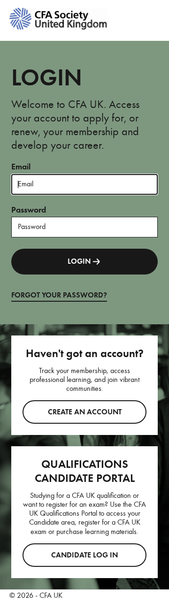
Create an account (85, 412)
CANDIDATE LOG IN (84, 555)
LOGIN (79, 261)
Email (21, 166)
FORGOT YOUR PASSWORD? (59, 295)
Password (28, 210)
